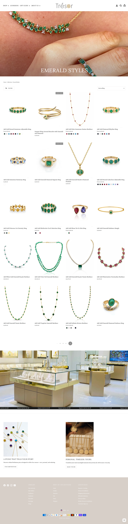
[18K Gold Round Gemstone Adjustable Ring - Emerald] (4, 134)
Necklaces (30, 493)
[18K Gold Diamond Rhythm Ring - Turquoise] (106, 134)
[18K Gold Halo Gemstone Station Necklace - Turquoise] (75, 134)
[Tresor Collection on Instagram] (11, 485)
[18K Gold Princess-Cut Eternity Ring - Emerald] (6, 233)
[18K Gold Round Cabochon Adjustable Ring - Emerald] (100, 184)
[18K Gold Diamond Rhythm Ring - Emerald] (102, 134)
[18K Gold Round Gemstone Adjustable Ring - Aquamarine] (17, 134)
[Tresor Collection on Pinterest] (8, 485)
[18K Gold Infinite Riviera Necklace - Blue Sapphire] (75, 328)
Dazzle (55, 490)
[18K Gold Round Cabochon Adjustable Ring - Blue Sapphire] (98, 184)
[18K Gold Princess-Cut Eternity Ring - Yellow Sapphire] (9, 233)
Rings (29, 504)
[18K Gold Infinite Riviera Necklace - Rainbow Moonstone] (69, 328)
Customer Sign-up (83, 504)
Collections (9, 82)
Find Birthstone (10, 467)
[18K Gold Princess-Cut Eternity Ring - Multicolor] (4, 233)
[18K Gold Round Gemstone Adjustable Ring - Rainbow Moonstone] (6, 134)
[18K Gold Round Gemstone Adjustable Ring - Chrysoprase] (22, 134)
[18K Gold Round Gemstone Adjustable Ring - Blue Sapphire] (15, 134)
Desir (54, 488)
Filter (10, 88)
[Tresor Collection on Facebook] (4, 485)
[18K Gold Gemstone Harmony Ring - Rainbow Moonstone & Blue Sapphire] (4, 184)
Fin (54, 496)
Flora (54, 498)
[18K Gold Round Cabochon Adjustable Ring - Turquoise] (109, 184)
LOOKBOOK (14, 5)
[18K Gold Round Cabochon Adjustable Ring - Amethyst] (117, 184)
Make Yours (71, 467)
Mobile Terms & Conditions (85, 501)
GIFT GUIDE (24, 5)
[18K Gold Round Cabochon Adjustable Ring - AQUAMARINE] (113, 184)
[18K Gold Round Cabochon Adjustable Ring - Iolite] (115, 184)
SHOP (5, 5)
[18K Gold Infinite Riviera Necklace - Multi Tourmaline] (73, 328)
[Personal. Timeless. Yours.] (80, 439)
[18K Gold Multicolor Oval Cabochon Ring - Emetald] (38, 233)
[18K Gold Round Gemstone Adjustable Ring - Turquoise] (9, 134)
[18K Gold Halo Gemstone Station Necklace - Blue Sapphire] (71, 134)
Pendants (30, 496)
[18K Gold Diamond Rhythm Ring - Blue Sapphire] (98, 134)
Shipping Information (83, 493)
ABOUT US (35, 5)
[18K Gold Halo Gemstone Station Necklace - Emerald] (69, 134)
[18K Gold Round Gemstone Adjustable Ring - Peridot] (20, 134)
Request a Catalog (82, 488)
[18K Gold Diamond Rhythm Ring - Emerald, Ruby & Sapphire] (109, 134)
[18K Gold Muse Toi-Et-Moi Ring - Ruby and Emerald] (69, 233)
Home (4, 82)
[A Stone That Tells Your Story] (15, 439)
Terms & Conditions (83, 490)
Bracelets (30, 498)
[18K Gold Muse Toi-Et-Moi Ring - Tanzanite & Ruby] (67, 233)
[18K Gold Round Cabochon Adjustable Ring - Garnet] (102, 184)
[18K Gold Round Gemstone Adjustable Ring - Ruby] (13, 134)
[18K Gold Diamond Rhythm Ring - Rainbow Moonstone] (100, 134)
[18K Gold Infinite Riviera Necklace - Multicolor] (71, 328)
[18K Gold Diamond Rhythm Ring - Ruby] (104, 134)
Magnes (55, 501)
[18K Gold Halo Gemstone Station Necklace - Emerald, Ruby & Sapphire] (77, 134)
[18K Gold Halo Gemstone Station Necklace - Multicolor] (73, 134)
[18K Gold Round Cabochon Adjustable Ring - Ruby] (106, 184)
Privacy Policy (82, 498)
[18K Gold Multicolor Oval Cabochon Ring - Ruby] (40, 233)
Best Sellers (31, 490)
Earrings (30, 501)
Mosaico (55, 493)
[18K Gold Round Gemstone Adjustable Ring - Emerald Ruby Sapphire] (11, 134)
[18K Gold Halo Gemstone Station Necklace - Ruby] (67, 134)
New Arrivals (31, 488)
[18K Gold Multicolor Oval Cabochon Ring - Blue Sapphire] (35, 233)
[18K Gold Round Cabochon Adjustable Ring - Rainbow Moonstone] (111, 184)
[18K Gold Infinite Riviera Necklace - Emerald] (67, 328)
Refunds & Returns (83, 496)
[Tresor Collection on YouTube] (15, 485)
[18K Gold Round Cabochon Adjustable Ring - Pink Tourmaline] (104, 184)
